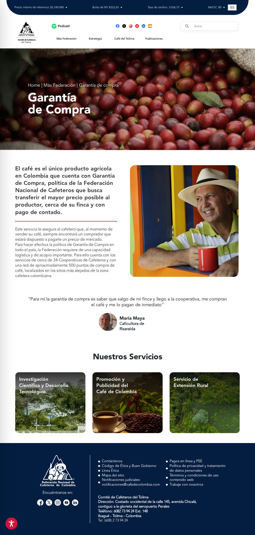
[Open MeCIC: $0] (224, 7)
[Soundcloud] (150, 26)
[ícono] (124, 26)
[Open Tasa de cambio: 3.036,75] (182, 7)
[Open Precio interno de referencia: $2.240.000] (66, 7)
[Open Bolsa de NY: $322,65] (121, 7)
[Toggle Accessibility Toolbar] (11, 523)
